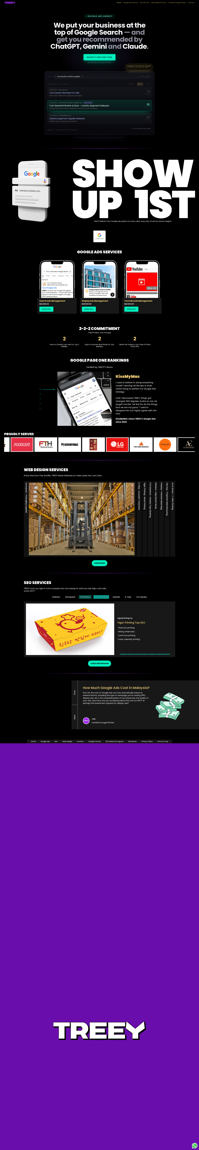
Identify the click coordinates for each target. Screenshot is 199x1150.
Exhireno (56, 597)
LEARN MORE (99, 563)
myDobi (116, 597)
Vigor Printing (101, 597)
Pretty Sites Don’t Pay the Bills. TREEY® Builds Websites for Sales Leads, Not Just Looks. (63, 475)
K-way (128, 597)
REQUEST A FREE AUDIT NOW (99, 57)
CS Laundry (141, 597)
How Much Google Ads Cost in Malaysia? (116, 687)
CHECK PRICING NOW (99, 663)
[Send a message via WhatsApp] (194, 1145)
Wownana (85, 597)
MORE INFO (46, 309)
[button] (75, 692)
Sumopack (70, 597)
